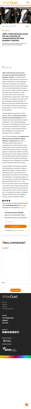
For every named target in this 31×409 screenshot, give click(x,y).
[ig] (8, 332)
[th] (15, 332)
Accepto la (15, 230)
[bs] (18, 332)
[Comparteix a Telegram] (9, 201)
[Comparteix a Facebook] (5, 201)
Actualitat (6, 30)
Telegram (22, 207)
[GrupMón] (15, 356)
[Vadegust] (9, 4)
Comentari (5, 248)
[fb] (3, 332)
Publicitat (4, 304)
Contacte (4, 306)
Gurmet (5, 320)
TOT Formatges (8, 318)
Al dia (4, 315)
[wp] (13, 332)
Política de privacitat (7, 308)
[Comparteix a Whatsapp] (7, 201)
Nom (3, 282)
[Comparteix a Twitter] (3, 201)
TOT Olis (5, 323)
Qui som (4, 302)
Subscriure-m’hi (15, 226)
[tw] (6, 332)
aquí (22, 205)
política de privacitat (18, 230)
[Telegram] (11, 332)
